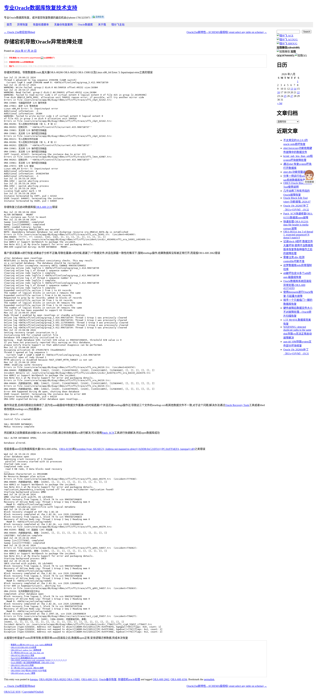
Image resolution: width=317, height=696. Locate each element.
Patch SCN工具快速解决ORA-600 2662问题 (28, 658)
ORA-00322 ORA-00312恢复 (22, 665)
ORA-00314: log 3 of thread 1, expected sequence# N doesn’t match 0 (298, 234)
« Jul (279, 103)
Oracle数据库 (85, 24)
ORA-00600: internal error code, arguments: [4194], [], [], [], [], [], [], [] (39, 660)
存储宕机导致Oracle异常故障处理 (21, 62)
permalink (209, 679)
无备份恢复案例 (63, 24)
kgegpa (34, 679)
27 (291, 96)
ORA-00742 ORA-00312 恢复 (22, 655)
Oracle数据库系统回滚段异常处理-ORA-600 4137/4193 (297, 285)
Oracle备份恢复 (108, 679)
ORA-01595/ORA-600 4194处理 (23, 647)
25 (285, 96)
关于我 (102, 24)
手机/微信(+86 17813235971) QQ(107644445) (25, 58)
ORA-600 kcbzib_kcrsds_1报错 (23, 673)
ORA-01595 (65, 449)
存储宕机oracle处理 (129, 679)
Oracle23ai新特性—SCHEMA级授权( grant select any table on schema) (227, 32)
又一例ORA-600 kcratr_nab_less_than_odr (27, 653)
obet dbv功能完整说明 (295, 172)
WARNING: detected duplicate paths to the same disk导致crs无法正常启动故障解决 (297, 332)
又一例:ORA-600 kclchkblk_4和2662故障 (27, 668)
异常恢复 (22, 24)
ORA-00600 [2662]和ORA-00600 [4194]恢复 (29, 671)
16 (278, 92)
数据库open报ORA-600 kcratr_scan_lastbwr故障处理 (31, 645)
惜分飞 (11, 66)
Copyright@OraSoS (33, 691)
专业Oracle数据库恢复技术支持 (40, 8)
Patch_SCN (108, 432)
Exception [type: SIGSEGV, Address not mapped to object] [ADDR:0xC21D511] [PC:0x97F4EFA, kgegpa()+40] (135, 449)
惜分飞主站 (117, 24)
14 (295, 88)
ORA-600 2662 (161, 679)
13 (291, 88)
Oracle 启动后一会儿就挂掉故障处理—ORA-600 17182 (32, 663)
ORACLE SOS (12, 691)
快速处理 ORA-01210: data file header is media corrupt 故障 (295, 225)
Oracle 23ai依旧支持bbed (19, 32)
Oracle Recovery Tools (237, 405)
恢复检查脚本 (41, 24)
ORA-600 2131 (44, 207)
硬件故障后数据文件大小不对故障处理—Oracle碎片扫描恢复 (297, 311)
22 (298, 92)
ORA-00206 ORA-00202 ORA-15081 (59, 679)
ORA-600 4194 (179, 679)
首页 (9, 24)
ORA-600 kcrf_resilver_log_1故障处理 (26, 650)
